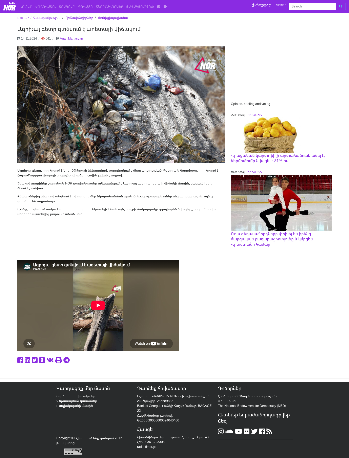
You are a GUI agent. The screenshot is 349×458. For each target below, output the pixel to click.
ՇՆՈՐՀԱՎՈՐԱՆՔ (109, 6)
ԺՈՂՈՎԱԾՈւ (45, 6)
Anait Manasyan (71, 38)
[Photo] (159, 6)
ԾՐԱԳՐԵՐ (67, 6)
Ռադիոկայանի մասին (74, 406)
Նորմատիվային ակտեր (75, 396)
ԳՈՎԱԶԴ (85, 6)
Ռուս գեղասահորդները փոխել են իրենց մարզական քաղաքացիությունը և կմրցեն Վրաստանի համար (272, 239)
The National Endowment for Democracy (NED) (252, 406)
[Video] (165, 6)
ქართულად (262, 5)
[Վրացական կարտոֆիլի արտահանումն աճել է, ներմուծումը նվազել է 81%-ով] (266, 134)
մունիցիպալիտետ (113, 18)
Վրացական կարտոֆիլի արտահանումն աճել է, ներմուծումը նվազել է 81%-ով (278, 158)
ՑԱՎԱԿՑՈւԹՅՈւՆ (140, 6)
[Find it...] (341, 6)
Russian (281, 5)
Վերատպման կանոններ (76, 401)
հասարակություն (47, 18)
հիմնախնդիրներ (79, 18)
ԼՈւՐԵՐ (27, 6)
